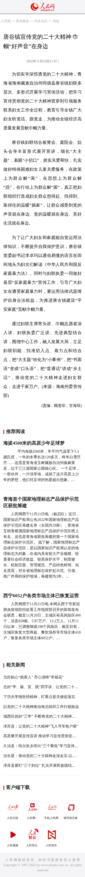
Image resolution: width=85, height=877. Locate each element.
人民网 (6, 21)
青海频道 (22, 21)
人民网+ (32, 818)
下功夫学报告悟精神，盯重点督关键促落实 (39, 697)
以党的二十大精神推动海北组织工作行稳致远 (41, 707)
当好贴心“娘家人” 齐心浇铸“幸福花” (33, 677)
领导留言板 (71, 818)
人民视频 (12, 845)
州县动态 (40, 21)
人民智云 (32, 845)
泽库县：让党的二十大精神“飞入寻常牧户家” (40, 726)
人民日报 (12, 818)
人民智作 (51, 845)
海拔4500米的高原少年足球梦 (34, 443)
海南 (56, 21)
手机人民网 (51, 818)
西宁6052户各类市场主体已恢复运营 (41, 595)
